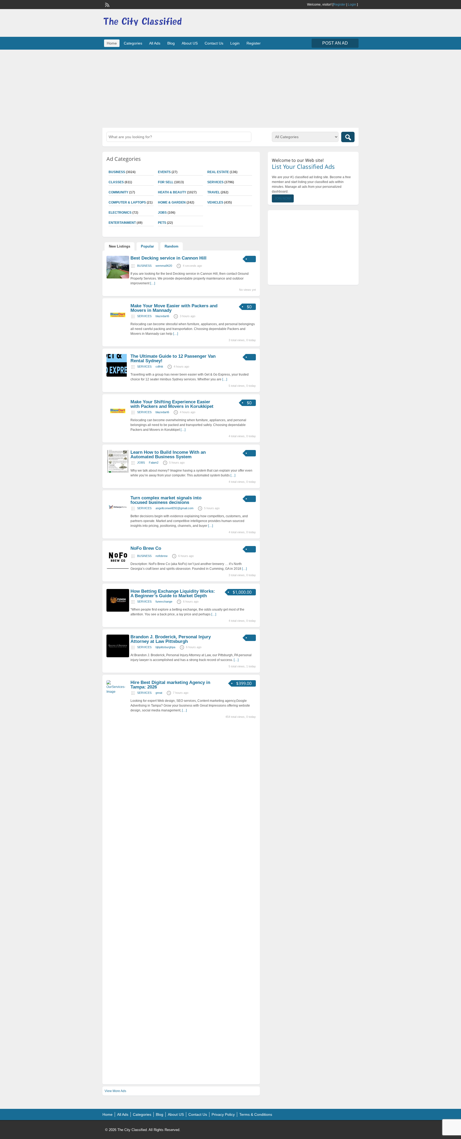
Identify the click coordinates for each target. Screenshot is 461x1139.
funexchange (164, 601)
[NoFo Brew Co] (117, 568)
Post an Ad (335, 43)
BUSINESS (117, 172)
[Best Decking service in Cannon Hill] (117, 277)
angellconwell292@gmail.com (174, 508)
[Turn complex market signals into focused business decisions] (117, 517)
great (159, 692)
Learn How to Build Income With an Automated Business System (168, 454)
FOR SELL (165, 182)
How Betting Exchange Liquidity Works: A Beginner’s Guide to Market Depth (172, 593)
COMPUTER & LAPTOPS (127, 202)
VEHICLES (215, 202)
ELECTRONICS (120, 212)
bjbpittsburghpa (165, 647)
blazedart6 (162, 316)
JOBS (162, 212)
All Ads (154, 43)
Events (164, 172)
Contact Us (214, 43)
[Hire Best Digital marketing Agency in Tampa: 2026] (117, 692)
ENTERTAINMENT (122, 223)
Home (112, 43)
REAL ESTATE (218, 172)
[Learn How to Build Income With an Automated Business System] (117, 471)
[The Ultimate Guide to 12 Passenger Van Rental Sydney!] (117, 375)
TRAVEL (213, 192)
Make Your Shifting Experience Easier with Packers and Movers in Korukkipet (171, 404)
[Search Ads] (348, 137)
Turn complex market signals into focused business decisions (165, 500)
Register (339, 4)
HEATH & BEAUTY (172, 192)
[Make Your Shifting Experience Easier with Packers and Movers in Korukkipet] (117, 421)
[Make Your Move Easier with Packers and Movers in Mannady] (117, 325)
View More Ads (115, 1091)
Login (352, 4)
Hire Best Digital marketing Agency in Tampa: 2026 (170, 685)
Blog (171, 43)
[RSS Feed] (107, 4)
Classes (116, 182)
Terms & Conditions (255, 1114)
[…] (152, 283)
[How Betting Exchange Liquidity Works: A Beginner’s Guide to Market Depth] (117, 610)
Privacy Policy (223, 1114)
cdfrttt (159, 366)
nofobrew (162, 555)
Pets (162, 223)
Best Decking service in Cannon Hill (168, 258)
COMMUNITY (118, 192)
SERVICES (215, 182)
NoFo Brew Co (145, 548)
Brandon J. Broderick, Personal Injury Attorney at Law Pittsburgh (170, 639)
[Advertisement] (230, 88)
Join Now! (283, 198)
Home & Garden (172, 202)
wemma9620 (164, 265)
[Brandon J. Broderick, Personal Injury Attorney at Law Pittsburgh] (117, 656)
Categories (133, 43)
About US (190, 43)
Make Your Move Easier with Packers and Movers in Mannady (173, 308)
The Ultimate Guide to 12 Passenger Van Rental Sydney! (173, 358)
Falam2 (153, 462)
